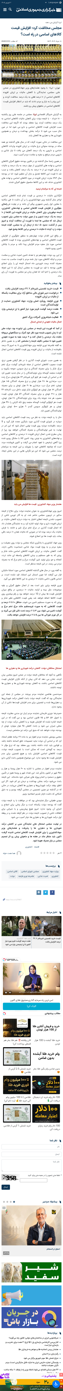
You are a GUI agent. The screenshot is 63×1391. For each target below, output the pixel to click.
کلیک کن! (31, 1006)
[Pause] (6, 992)
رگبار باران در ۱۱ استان (50, 1354)
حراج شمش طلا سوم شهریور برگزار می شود (41, 1358)
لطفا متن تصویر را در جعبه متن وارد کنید (44, 1175)
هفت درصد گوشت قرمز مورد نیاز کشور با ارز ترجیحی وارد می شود (30, 311)
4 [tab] (4, 1202)
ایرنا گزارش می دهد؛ (53, 22)
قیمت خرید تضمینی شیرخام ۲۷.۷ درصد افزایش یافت (31, 289)
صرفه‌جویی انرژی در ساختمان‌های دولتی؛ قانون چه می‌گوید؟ (33, 1338)
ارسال (6, 1187)
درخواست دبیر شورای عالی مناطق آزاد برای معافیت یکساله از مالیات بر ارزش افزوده (30, 295)
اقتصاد (36, 847)
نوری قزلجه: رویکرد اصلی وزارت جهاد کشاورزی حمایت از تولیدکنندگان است (30, 303)
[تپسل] (4, 959)
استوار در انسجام (53, 1249)
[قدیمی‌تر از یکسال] (46, 926)
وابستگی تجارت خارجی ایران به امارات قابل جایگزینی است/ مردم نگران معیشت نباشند (32, 1364)
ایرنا (35, 10)
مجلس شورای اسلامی (30, 871)
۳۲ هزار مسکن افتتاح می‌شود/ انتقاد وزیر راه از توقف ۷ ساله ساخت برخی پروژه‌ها (31, 1371)
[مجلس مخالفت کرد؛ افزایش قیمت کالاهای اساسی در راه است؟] (31, 64)
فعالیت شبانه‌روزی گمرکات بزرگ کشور (40, 317)
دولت (12, 876)
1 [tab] (14, 1202)
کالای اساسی (12, 871)
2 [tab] (11, 1202)
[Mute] (10, 992)
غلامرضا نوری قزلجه (26, 876)
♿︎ (56, 1384)
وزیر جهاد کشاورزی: (24, 938)
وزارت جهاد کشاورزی (50, 871)
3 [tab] (7, 1202)
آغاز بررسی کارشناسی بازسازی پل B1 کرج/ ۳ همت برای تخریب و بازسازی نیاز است (32, 1344)
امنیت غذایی (43, 876)
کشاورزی (28, 847)
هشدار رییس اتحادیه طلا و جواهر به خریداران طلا (38, 1349)
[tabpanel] (31, 1230)
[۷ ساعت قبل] (31, 1225)
